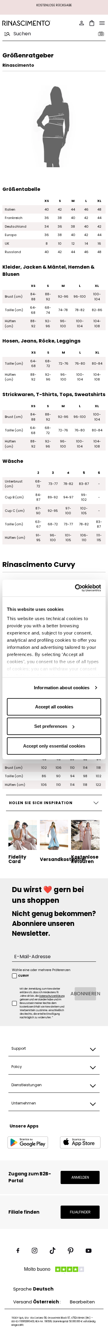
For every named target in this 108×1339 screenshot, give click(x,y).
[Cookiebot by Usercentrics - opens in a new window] (76, 588)
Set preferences (50, 726)
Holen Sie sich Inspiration (41, 802)
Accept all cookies (54, 706)
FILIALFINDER (80, 1212)
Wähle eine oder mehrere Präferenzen (41, 970)
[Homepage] (26, 23)
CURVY (23, 975)
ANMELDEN (80, 1177)
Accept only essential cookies (54, 745)
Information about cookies (62, 687)
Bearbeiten (82, 1302)
